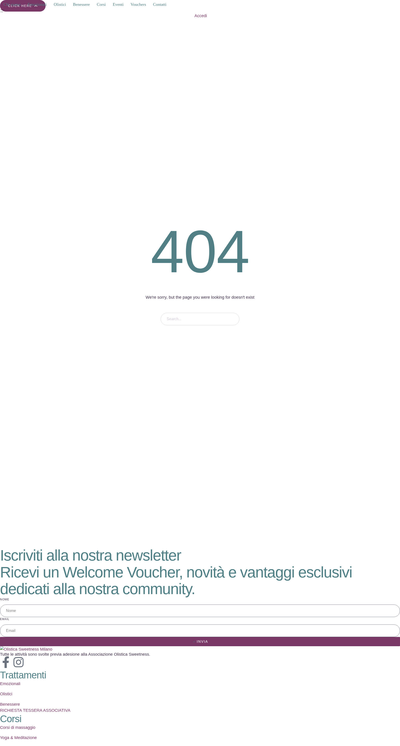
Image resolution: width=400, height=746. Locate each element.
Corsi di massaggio (17, 727)
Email (4, 619)
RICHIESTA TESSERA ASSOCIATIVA (35, 710)
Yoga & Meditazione (18, 737)
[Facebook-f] (6, 662)
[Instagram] (18, 662)
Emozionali (10, 683)
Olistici (6, 694)
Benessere (10, 704)
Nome (4, 599)
